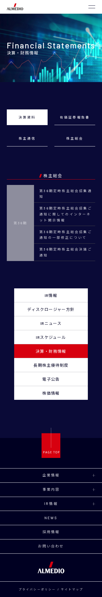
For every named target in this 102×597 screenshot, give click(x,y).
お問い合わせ (51, 546)
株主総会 (75, 138)
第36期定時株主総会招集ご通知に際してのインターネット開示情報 (65, 214)
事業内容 (51, 489)
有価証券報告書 (75, 117)
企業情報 (51, 475)
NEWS (51, 518)
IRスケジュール (51, 337)
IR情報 (51, 295)
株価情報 (51, 393)
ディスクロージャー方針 (51, 309)
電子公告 (51, 379)
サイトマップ (72, 589)
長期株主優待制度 (50, 365)
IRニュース (51, 323)
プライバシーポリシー (37, 589)
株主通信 (27, 138)
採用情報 (51, 532)
